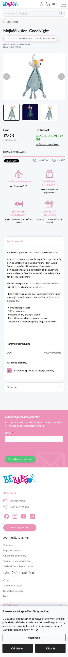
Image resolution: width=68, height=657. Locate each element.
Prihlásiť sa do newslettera (20, 459)
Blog (5, 596)
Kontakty (8, 545)
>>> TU (33, 629)
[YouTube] (23, 516)
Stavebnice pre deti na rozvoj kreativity (34, 370)
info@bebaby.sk (18, 500)
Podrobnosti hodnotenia (46, 38)
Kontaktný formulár (20, 527)
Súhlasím (50, 648)
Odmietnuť (17, 648)
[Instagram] (14, 516)
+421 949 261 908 (19, 507)
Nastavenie (34, 637)
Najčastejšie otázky (13, 590)
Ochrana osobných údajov (16, 560)
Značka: (12, 47)
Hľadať (60, 13)
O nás (6, 580)
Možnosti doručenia (47, 144)
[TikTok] (32, 516)
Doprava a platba (11, 550)
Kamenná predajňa (12, 585)
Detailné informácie (14, 152)
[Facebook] (6, 516)
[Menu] (64, 4)
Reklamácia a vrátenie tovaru (18, 566)
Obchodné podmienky (14, 555)
